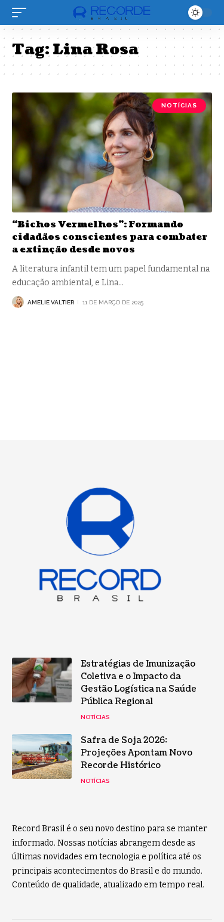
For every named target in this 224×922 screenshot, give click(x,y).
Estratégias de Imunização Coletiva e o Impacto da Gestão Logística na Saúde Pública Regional (139, 682)
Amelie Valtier (50, 302)
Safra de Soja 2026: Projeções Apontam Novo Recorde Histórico (136, 753)
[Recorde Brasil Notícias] (112, 13)
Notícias (179, 105)
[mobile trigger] (22, 12)
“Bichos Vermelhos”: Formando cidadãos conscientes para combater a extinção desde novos (109, 237)
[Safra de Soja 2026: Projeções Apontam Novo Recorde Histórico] (42, 756)
